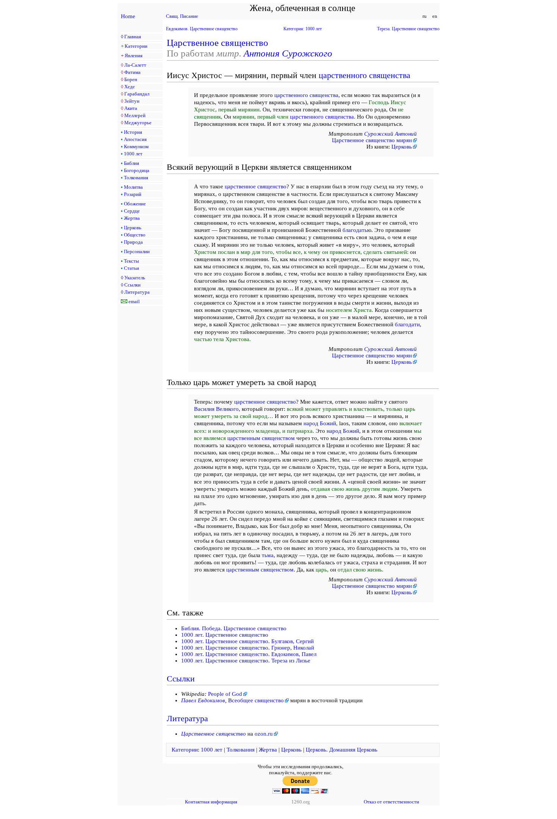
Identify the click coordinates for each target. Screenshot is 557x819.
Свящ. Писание (182, 16)
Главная (132, 36)
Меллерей (135, 115)
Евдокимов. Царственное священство (202, 28)
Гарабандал (136, 94)
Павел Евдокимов (203, 700)
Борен (130, 79)
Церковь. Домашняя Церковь (341, 750)
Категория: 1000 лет (302, 28)
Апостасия (135, 139)
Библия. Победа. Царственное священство (233, 628)
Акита (130, 108)
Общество (135, 235)
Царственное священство (217, 43)
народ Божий (320, 423)
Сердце (132, 211)
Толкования (136, 177)
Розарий (132, 194)
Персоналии (137, 251)
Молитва (133, 187)
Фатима (132, 72)
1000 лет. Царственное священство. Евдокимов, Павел (248, 654)
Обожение (135, 204)
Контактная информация (211, 802)
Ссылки (132, 285)
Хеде (129, 86)
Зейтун (131, 101)
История (133, 132)
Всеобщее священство (256, 700)
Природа (133, 242)
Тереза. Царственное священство (408, 28)
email (134, 301)
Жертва (132, 218)
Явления (133, 55)
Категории (136, 46)
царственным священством (261, 438)
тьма (268, 555)
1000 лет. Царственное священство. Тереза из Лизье (245, 661)
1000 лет (133, 154)
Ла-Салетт (135, 65)
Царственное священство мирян (372, 140)
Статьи (131, 268)
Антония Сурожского (288, 53)
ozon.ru (264, 734)
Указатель (134, 277)
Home (128, 16)
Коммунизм (136, 146)
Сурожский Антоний (390, 134)
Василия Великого (216, 409)
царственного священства (364, 75)
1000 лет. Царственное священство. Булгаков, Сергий (247, 641)
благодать (355, 230)
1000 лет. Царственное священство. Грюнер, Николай (247, 648)
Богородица (136, 170)
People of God (225, 694)
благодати (407, 324)
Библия (131, 163)
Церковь (132, 227)
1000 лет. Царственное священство (224, 635)
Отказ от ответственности (391, 802)
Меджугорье (138, 122)
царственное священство (255, 186)
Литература (137, 292)
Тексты (131, 261)
